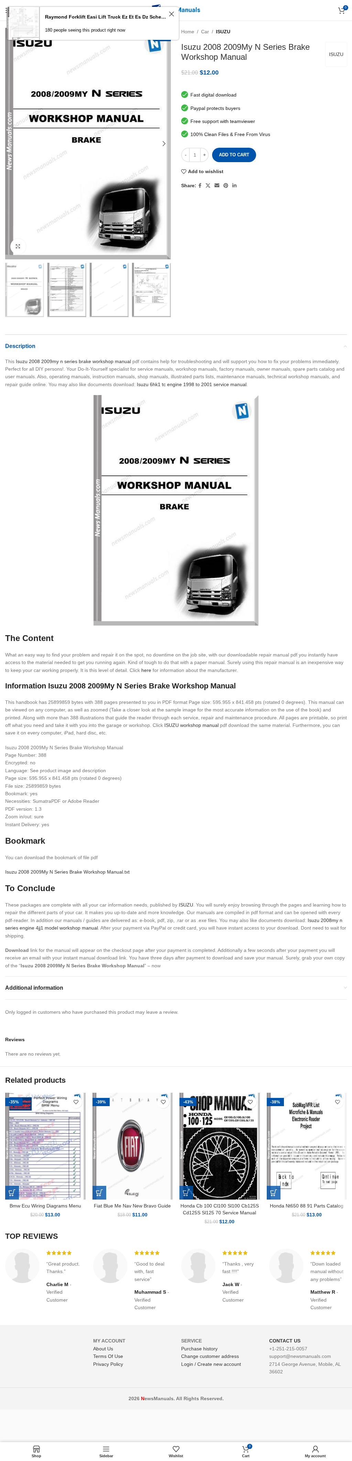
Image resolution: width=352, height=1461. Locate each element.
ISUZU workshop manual (191, 725)
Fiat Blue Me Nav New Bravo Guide (132, 1206)
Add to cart (234, 154)
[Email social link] (216, 185)
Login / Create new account (211, 1364)
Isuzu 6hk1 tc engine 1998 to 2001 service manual (191, 384)
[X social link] (208, 185)
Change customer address (210, 1356)
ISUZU (223, 31)
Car (205, 31)
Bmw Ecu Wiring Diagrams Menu (45, 1206)
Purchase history (199, 1348)
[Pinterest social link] (225, 185)
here (146, 670)
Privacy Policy (108, 1364)
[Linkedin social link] (234, 185)
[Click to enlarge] (18, 246)
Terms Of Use (108, 1356)
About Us (103, 1348)
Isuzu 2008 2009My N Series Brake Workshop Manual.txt (67, 872)
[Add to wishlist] (76, 1102)
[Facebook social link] (200, 185)
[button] (12, 1193)
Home (187, 31)
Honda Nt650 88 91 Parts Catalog (306, 1206)
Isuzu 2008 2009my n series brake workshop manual (73, 361)
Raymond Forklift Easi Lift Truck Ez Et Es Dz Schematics (106, 17)
